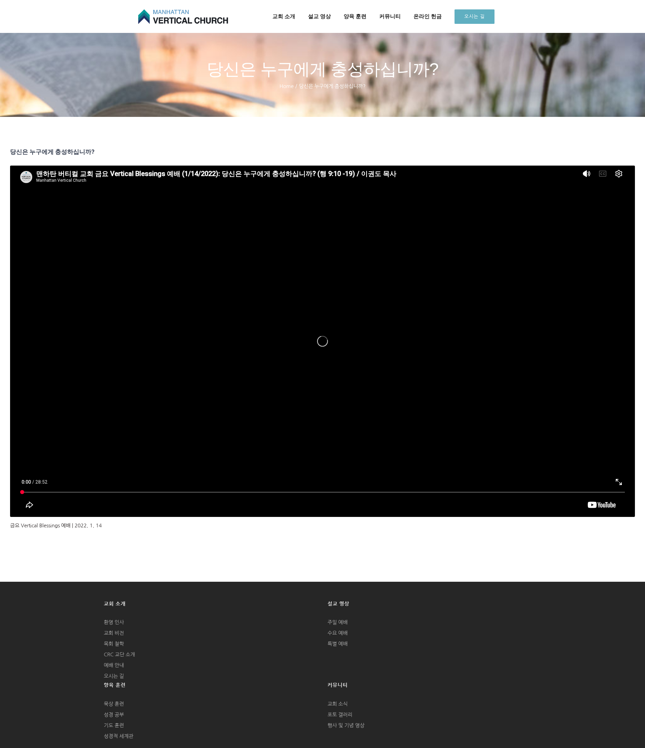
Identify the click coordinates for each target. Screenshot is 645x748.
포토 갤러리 (340, 714)
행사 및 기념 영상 (346, 725)
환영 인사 (114, 622)
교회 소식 (338, 703)
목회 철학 (114, 643)
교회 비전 (114, 632)
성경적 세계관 (118, 736)
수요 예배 (338, 632)
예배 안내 (114, 665)
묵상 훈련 (114, 703)
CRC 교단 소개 (119, 654)
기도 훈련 (114, 725)
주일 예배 (338, 622)
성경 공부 (114, 714)
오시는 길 (114, 675)
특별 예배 (338, 643)
